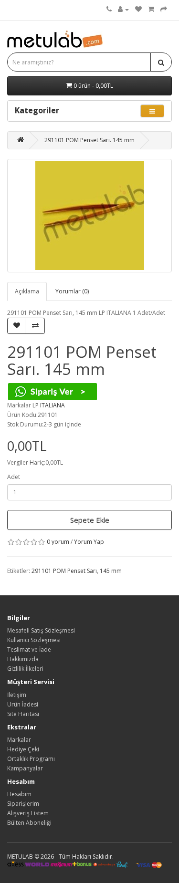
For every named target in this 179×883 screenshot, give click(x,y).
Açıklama (27, 291)
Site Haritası (23, 714)
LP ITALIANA (48, 405)
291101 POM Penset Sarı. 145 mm (89, 140)
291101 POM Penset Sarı (64, 571)
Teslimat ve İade (29, 649)
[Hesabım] (123, 9)
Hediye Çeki (23, 749)
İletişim (16, 695)
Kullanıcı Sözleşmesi (34, 640)
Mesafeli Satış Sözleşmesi (41, 630)
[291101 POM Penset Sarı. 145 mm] (89, 215)
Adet (13, 477)
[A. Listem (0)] (138, 9)
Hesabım (19, 794)
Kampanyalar (25, 768)
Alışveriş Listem (28, 813)
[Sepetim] (151, 9)
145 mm (111, 571)
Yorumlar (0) (72, 291)
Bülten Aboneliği (29, 823)
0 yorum (58, 542)
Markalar (19, 740)
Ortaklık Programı (31, 759)
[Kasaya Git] (163, 9)
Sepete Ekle (89, 520)
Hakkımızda (23, 659)
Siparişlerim (23, 804)
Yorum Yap (89, 542)
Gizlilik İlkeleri (25, 669)
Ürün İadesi (22, 704)
